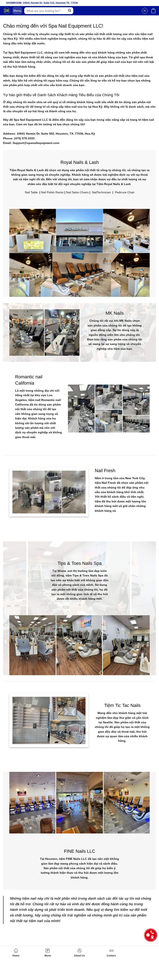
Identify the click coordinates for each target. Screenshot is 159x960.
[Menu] (145, 11)
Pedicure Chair (124, 192)
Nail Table (31, 192)
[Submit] (69, 10)
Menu (48, 955)
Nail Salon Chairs (77, 192)
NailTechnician (101, 192)
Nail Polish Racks (52, 192)
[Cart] (153, 10)
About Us (79, 955)
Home (15, 955)
